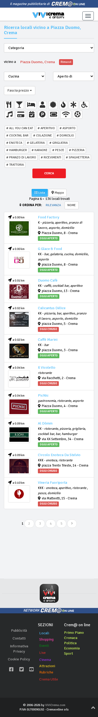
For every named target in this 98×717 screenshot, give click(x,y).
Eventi (44, 645)
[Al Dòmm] (19, 434)
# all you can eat (19, 128)
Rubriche (46, 672)
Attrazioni (47, 666)
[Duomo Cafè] (19, 291)
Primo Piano (74, 632)
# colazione (42, 136)
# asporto (68, 128)
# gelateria (36, 143)
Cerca (49, 173)
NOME (71, 205)
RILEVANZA (53, 205)
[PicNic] (19, 406)
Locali (44, 633)
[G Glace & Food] (19, 260)
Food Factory (48, 217)
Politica (70, 643)
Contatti (19, 638)
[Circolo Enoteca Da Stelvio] (19, 466)
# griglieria (58, 143)
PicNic (43, 395)
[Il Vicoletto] (19, 378)
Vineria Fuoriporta (52, 482)
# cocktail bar (17, 136)
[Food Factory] (19, 228)
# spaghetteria (77, 157)
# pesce (58, 150)
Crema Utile (48, 679)
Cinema (45, 660)
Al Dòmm (45, 423)
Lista (41, 193)
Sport (68, 653)
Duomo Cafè (47, 280)
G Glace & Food (50, 249)
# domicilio (65, 136)
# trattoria (15, 165)
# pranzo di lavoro (21, 157)
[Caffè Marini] (19, 351)
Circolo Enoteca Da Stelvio (59, 455)
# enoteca (14, 143)
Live (42, 652)
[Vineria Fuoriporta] (19, 494)
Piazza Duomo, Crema (37, 62)
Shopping (46, 639)
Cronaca (70, 638)
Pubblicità (19, 630)
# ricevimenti (51, 157)
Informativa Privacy (19, 649)
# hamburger (16, 150)
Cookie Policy (19, 659)
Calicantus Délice (52, 308)
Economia (72, 648)
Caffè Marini (47, 339)
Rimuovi (66, 62)
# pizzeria (76, 150)
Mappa (59, 193)
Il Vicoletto (46, 367)
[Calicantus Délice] (19, 319)
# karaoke (40, 150)
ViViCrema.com (55, 705)
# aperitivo (46, 128)
